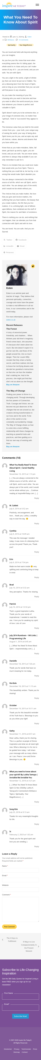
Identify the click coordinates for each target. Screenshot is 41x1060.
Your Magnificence (26, 45)
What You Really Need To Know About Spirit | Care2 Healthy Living (23, 468)
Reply (36, 498)
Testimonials (26, 1049)
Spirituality (11, 45)
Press (35, 1049)
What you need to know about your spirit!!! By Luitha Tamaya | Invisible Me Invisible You (23, 774)
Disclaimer (8, 1049)
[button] (37, 5)
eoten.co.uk (10, 320)
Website (5, 885)
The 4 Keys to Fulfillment (10, 940)
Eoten (29, 37)
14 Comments (23, 40)
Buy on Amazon (12, 385)
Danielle (13, 661)
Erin (11, 559)
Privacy (16, 1049)
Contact (25, 1052)
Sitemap (16, 1052)
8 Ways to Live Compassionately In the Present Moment (29, 946)
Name (5, 866)
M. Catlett (13, 505)
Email (5, 876)
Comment (6, 895)
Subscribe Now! (20, 1016)
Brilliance (11, 40)
